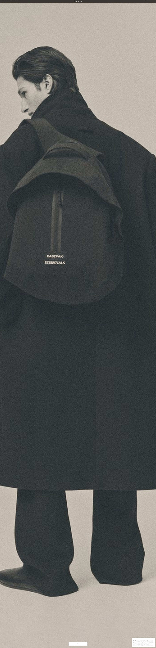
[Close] (153, 639)
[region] (143, 642)
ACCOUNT (149, 1)
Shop (78, 643)
